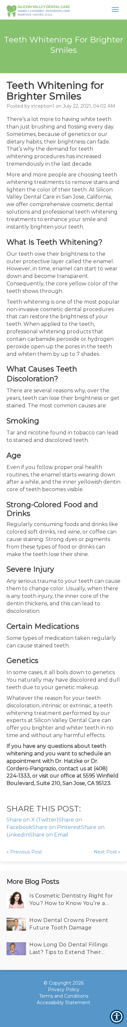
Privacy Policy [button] (63, 989)
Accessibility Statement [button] (63, 1002)
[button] (38, 10)
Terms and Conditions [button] (63, 996)
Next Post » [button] (107, 852)
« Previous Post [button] (24, 852)
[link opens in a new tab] (52, 1014)
